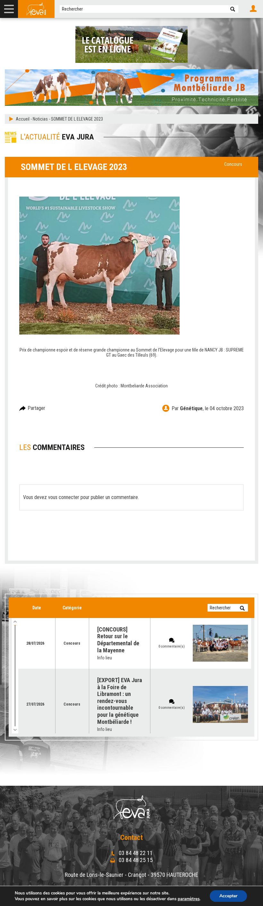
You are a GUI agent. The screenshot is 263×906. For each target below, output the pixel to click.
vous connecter (63, 497)
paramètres (188, 899)
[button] (232, 9)
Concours (233, 164)
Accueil (23, 119)
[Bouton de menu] (9, 9)
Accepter (228, 896)
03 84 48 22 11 (135, 853)
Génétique (191, 408)
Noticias (40, 119)
